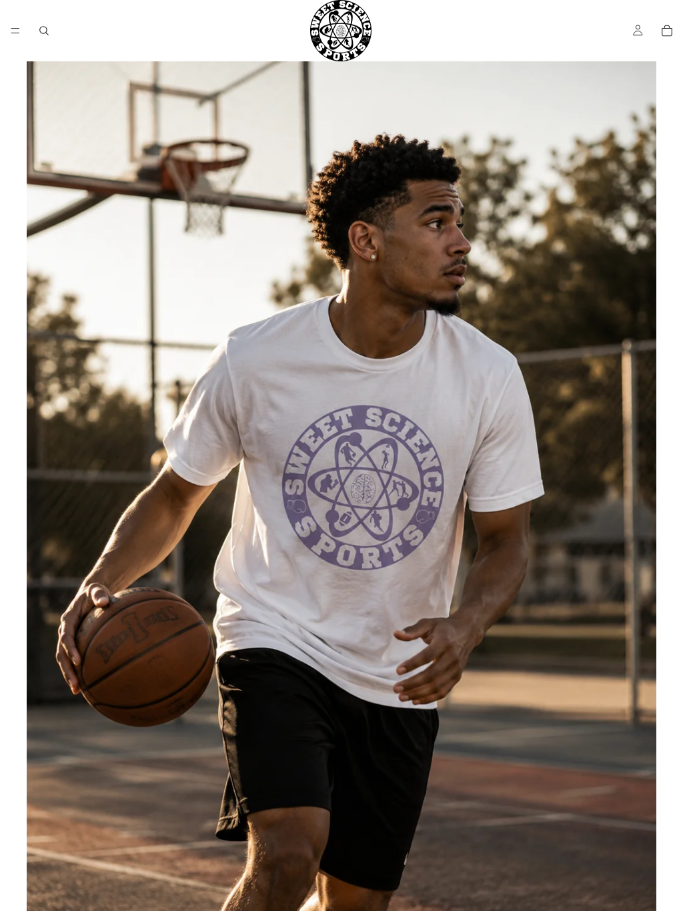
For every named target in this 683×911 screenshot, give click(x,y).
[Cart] (667, 30)
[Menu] (15, 30)
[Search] (44, 30)
